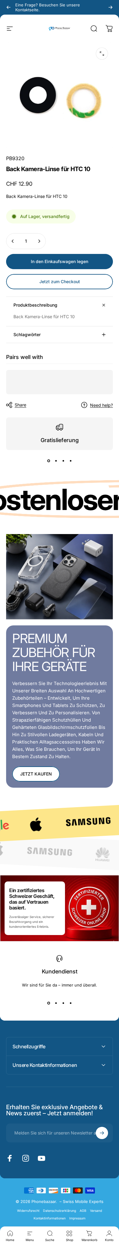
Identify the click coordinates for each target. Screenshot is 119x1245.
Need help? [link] (101, 405)
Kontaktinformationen (50, 1218)
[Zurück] (8, 7)
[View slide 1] (48, 461)
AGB (83, 1211)
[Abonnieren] (102, 1133)
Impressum (77, 1218)
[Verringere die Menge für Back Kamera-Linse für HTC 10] (12, 241)
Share (20, 404)
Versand (96, 1211)
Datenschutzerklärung (59, 1211)
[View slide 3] (63, 461)
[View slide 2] (56, 461)
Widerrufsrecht (28, 1211)
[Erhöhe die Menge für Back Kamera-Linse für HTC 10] (39, 241)
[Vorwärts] (110, 7)
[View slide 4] (70, 461)
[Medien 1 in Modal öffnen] (102, 53)
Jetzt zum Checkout (59, 281)
